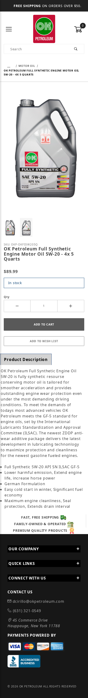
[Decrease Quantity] (17, 306)
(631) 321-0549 (26, 610)
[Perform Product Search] (76, 49)
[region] (44, 227)
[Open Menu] (9, 29)
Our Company (23, 548)
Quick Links (21, 563)
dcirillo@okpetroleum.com (37, 601)
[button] (10, 227)
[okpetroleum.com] (44, 29)
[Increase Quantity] (70, 306)
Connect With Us (27, 578)
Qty (6, 297)
